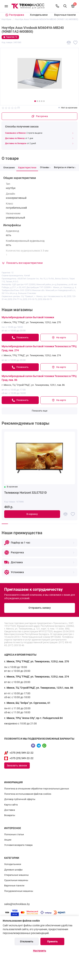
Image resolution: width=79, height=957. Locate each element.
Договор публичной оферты (19, 799)
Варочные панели (65, 14)
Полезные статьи (14, 834)
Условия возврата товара (18, 845)
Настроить (39, 950)
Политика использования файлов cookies (27, 794)
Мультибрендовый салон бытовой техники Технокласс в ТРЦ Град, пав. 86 (39, 378)
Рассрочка (42, 116)
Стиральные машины (16, 875)
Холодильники (39, 14)
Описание (9, 167)
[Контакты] (57, 6)
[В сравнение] (69, 43)
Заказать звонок (17, 765)
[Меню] (6, 6)
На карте (61, 337)
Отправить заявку (39, 607)
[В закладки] (75, 43)
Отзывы (45, 167)
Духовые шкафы (13, 869)
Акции (7, 839)
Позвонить (22, 337)
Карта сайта (11, 804)
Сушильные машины (16, 880)
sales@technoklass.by (17, 904)
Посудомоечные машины (18, 891)
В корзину (32, 514)
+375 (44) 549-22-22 (21, 752)
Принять (52, 941)
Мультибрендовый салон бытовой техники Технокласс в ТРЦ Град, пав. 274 (39, 348)
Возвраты (9, 815)
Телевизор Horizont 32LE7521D (25, 492)
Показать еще (39, 410)
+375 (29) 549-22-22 (21, 758)
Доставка (9, 810)
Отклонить (26, 941)
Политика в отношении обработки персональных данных (36, 788)
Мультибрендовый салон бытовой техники (28, 317)
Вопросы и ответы (65, 167)
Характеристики (27, 167)
